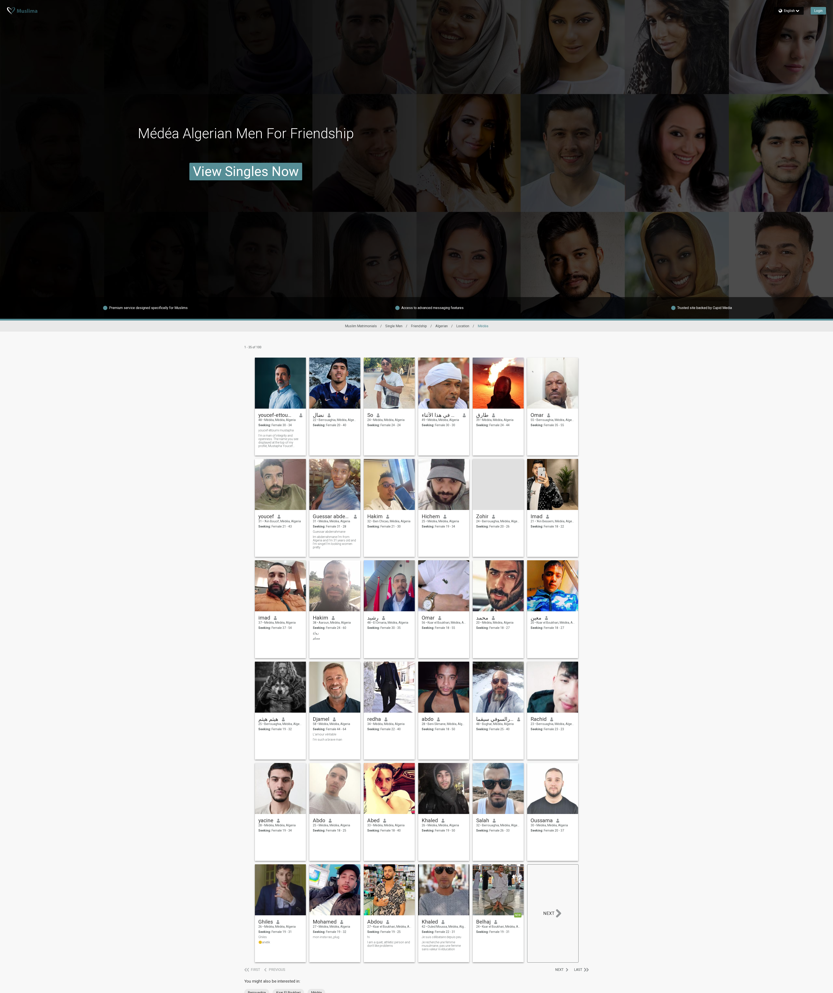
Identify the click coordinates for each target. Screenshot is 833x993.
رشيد (373, 618)
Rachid (539, 719)
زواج (316, 633)
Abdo (319, 820)
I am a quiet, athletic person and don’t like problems (388, 943)
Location (462, 326)
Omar (537, 415)
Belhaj (483, 922)
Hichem (431, 516)
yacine (265, 820)
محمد (482, 618)
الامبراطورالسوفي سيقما (495, 719)
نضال (318, 415)
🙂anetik (264, 942)
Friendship (419, 326)
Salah (482, 820)
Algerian (441, 326)
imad (264, 618)
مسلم (316, 638)
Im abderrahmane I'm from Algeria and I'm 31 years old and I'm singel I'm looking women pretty (334, 542)
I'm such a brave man (327, 739)
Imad (537, 516)
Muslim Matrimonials (361, 326)
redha (374, 719)
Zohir (482, 516)
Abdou (375, 922)
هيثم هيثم (268, 719)
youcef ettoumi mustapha (276, 430)
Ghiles (265, 922)
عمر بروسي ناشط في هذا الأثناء (440, 415)
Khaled (430, 820)
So (370, 415)
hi (368, 937)
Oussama (542, 820)
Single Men (393, 326)
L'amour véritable (324, 734)
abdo (427, 719)
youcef (266, 516)
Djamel (321, 719)
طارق (482, 415)
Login (818, 11)
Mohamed (325, 922)
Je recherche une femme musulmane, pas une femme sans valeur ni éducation (441, 945)
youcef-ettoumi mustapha (277, 415)
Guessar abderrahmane (331, 516)
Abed (373, 820)
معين (536, 618)
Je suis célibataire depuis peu (441, 937)
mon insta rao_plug (326, 937)
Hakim (375, 516)
